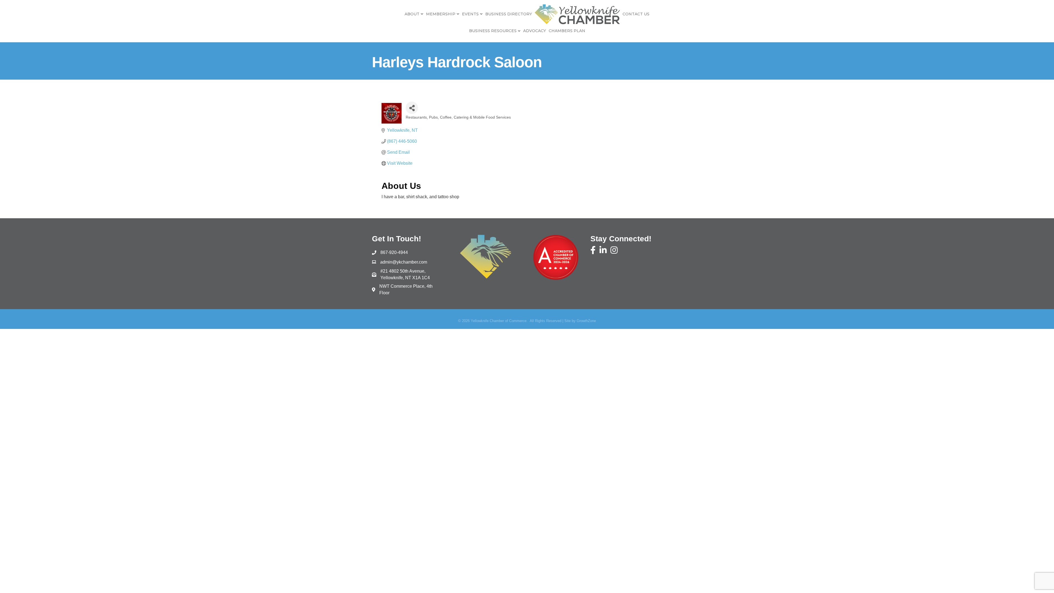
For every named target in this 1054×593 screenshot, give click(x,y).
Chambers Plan (567, 30)
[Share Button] (412, 108)
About (412, 14)
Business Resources (493, 30)
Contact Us (636, 14)
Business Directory (508, 14)
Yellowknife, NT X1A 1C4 (405, 274)
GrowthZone (586, 321)
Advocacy (534, 30)
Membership (440, 14)
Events (470, 14)
